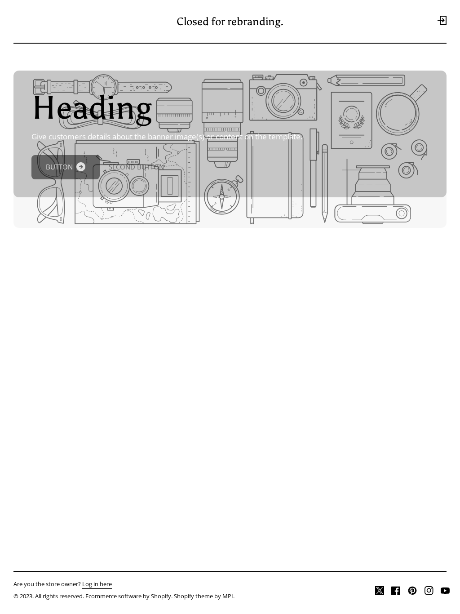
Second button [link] (136, 167)
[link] (65, 167)
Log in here (97, 584)
